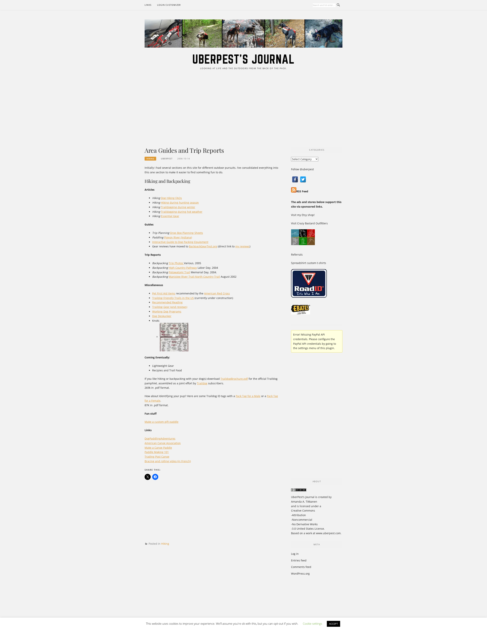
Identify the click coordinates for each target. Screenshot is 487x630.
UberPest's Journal (243, 59)
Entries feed (298, 560)
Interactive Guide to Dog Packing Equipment (180, 242)
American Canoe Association (163, 443)
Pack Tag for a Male (248, 396)
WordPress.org (300, 573)
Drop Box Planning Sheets (186, 233)
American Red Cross (217, 293)
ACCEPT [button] (333, 623)
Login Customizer (169, 4)
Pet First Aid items (163, 293)
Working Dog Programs (166, 311)
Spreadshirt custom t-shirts (308, 263)
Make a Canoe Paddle (158, 447)
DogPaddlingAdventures (160, 438)
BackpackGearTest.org (203, 246)
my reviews (242, 246)
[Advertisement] (243, 108)
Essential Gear (170, 216)
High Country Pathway (183, 267)
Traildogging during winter (178, 207)
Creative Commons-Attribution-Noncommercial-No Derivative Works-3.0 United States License (307, 519)
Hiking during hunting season (180, 202)
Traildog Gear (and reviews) (169, 307)
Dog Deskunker (161, 316)
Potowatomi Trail (179, 272)
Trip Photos (176, 263)
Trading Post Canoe (157, 456)
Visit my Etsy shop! (303, 215)
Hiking (150, 158)
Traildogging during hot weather (181, 211)
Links (148, 4)
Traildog (202, 383)
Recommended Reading (167, 302)
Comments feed (301, 567)
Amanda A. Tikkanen (304, 501)
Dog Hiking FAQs (171, 198)
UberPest (167, 158)
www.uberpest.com (328, 533)
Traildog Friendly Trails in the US (173, 298)
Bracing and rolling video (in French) (168, 461)
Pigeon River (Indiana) (178, 237)
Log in (295, 554)
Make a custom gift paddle (161, 422)
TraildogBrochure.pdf (234, 379)
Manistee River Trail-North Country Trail (194, 276)
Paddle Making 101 (157, 452)
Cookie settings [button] (312, 623)
